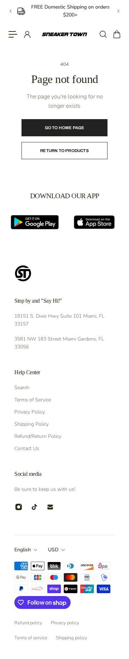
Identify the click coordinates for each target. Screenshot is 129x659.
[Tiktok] (34, 507)
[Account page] (27, 34)
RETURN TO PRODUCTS (64, 150)
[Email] (50, 507)
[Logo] (64, 34)
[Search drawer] (103, 34)
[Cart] (116, 34)
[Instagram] (19, 507)
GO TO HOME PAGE (65, 128)
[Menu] (13, 34)
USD (53, 549)
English (22, 549)
